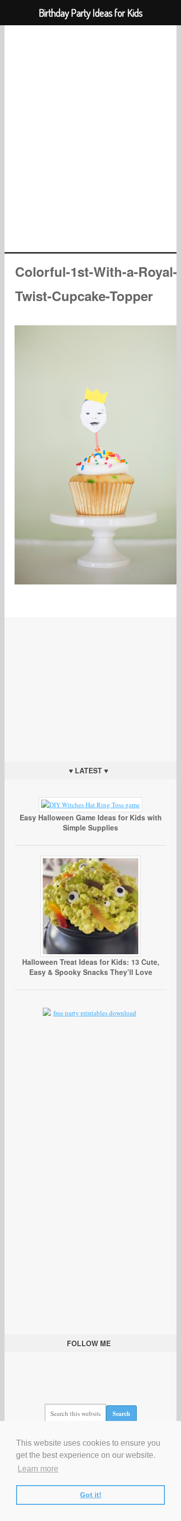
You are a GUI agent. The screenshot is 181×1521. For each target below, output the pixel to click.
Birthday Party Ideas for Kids (90, 138)
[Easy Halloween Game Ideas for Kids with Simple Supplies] (90, 804)
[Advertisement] (90, 680)
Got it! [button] (91, 1495)
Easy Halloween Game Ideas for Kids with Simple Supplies (91, 822)
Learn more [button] (38, 1468)
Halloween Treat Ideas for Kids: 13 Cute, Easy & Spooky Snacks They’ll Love (90, 967)
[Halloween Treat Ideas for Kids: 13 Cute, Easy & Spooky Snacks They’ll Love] (90, 954)
